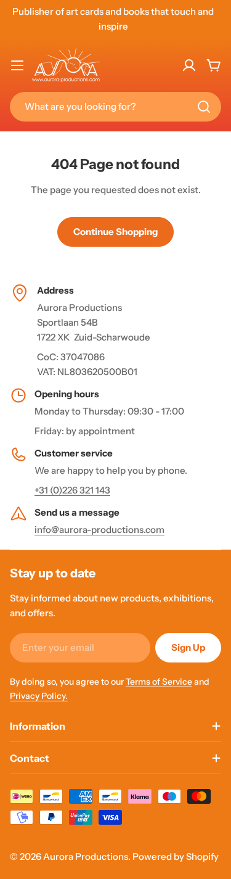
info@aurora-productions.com (99, 529)
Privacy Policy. (39, 695)
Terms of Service (159, 681)
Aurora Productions (85, 856)
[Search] (204, 106)
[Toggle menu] (17, 65)
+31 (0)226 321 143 (72, 490)
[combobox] (115, 107)
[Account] (189, 65)
